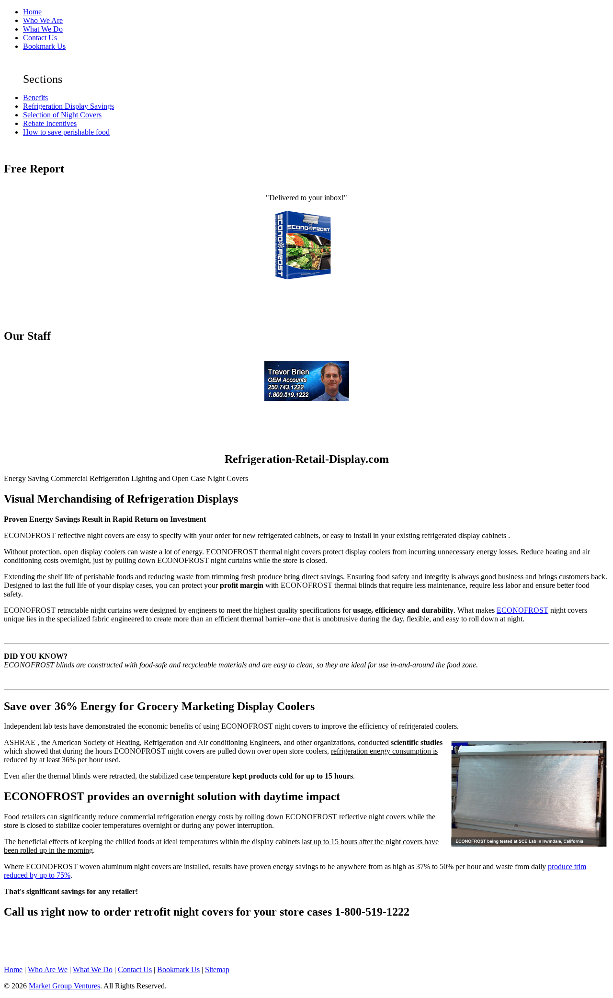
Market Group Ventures (64, 986)
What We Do (43, 29)
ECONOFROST (522, 610)
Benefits (35, 97)
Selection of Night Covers (62, 115)
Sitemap (217, 969)
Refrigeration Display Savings (68, 106)
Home (32, 12)
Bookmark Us (44, 46)
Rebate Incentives (50, 123)
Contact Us (40, 38)
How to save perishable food (66, 132)
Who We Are (43, 20)
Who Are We (48, 969)
